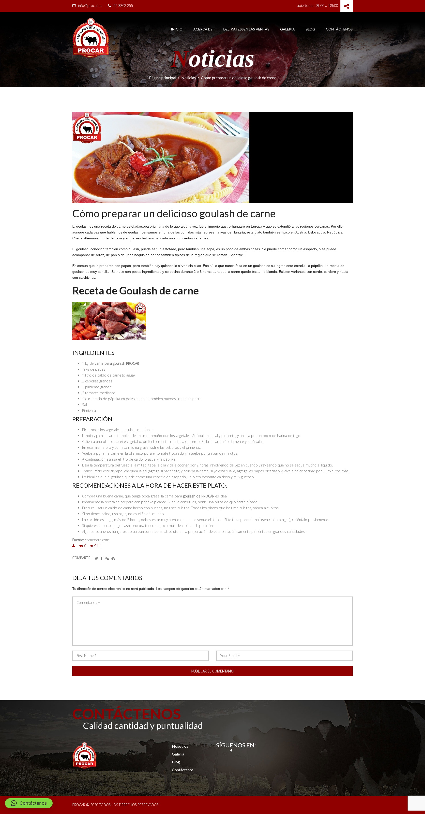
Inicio (176, 29)
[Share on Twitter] (96, 558)
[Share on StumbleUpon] (113, 558)
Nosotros (180, 746)
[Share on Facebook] (102, 558)
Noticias (188, 77)
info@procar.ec (90, 5)
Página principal (162, 77)
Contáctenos (339, 29)
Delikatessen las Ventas (246, 29)
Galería (287, 29)
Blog (310, 29)
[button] (29, 803)
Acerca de (202, 29)
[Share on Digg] (107, 558)
